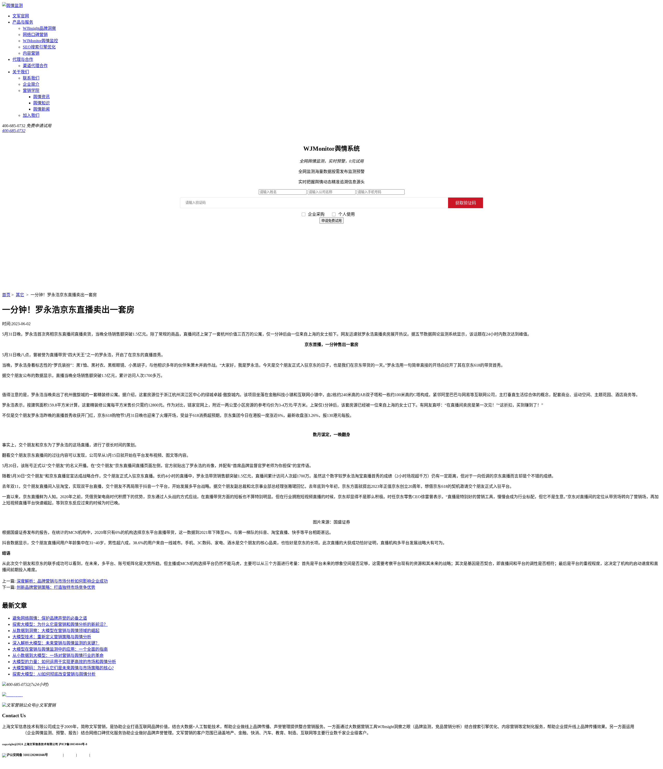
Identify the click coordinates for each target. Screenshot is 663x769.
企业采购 (317, 214)
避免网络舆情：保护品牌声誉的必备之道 (49, 618)
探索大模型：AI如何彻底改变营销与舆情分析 (54, 674)
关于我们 (20, 72)
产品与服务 (22, 22)
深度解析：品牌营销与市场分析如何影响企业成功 (62, 581)
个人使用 (346, 214)
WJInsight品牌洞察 (39, 28)
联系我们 (31, 78)
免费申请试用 (38, 126)
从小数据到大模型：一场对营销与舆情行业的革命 (58, 655)
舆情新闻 (41, 109)
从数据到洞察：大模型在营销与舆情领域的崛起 (55, 630)
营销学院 (31, 90)
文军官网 (20, 16)
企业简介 (31, 84)
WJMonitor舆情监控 (40, 41)
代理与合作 (22, 59)
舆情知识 (41, 103)
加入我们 (31, 115)
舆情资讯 (41, 97)
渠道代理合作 (35, 65)
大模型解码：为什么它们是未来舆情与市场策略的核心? (63, 668)
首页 (6, 295)
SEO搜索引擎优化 (39, 47)
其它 (20, 295)
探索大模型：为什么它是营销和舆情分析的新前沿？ (60, 624)
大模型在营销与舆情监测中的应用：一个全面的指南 (60, 649)
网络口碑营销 (35, 34)
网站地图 (96, 755)
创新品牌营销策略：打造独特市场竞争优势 (56, 587)
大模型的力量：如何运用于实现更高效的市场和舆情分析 (64, 661)
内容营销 (31, 53)
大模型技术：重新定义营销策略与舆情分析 (51, 637)
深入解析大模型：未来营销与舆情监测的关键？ (55, 643)
